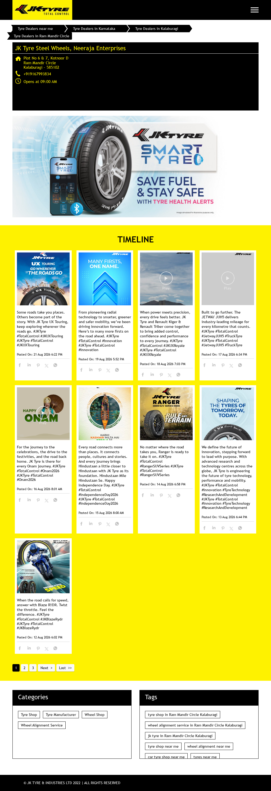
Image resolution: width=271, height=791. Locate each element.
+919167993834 (37, 73)
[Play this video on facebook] (166, 281)
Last (62, 667)
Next (44, 667)
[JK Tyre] (42, 10)
